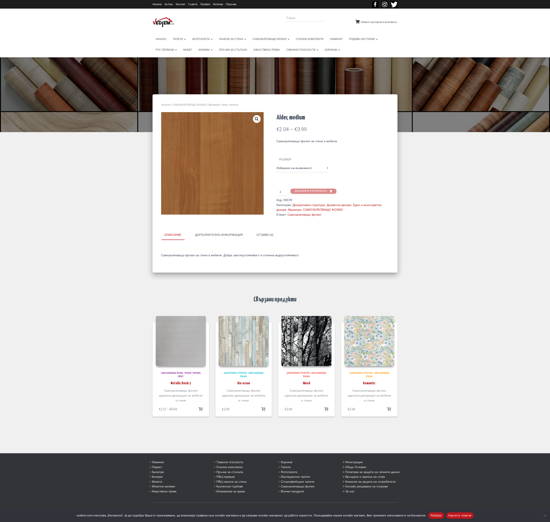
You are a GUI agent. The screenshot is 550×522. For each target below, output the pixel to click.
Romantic (369, 383)
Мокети (157, 481)
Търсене (337, 20)
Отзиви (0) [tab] (265, 235)
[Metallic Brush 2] (181, 341)
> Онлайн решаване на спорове (365, 486)
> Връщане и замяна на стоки (364, 476)
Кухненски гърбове (229, 486)
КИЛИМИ (204, 49)
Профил (205, 4)
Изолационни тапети (295, 476)
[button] (257, 119)
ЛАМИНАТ (336, 39)
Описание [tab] (172, 235)
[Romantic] (369, 341)
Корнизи (286, 462)
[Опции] (200, 409)
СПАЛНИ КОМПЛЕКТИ (310, 39)
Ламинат (158, 462)
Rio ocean (243, 383)
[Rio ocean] (244, 341)
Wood (306, 383)
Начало (157, 4)
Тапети (286, 467)
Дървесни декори (339, 205)
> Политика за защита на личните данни (371, 472)
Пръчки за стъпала (229, 472)
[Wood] (306, 341)
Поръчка (231, 4)
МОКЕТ (187, 49)
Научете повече (460, 515)
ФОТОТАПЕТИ (201, 39)
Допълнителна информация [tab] (219, 235)
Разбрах (436, 515)
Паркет (157, 467)
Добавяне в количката (311, 190)
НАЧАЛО (161, 39)
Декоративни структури (309, 205)
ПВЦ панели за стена (231, 481)
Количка (218, 4)
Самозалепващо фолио (304, 214)
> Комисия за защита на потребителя (369, 481)
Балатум (158, 472)
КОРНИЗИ (331, 49)
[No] (544, 515)
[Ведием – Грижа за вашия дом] (163, 22)
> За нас (348, 491)
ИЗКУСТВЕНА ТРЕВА (267, 49)
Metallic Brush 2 (181, 383)
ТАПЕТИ (178, 39)
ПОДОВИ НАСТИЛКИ (362, 39)
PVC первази (165, 49)
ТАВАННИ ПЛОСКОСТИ (301, 49)
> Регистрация (353, 462)
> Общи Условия (354, 467)
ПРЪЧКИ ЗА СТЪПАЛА (233, 49)
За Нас (169, 4)
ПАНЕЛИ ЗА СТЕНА (231, 39)
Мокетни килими (163, 486)
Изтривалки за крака (230, 491)
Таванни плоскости (229, 462)
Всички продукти (292, 491)
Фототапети (289, 472)
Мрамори (214, 104)
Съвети (192, 4)
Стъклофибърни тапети (297, 481)
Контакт (180, 4)
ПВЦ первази (225, 476)
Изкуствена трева (164, 491)
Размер (285, 159)
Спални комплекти (229, 467)
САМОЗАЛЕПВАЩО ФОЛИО (269, 39)
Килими (157, 476)
